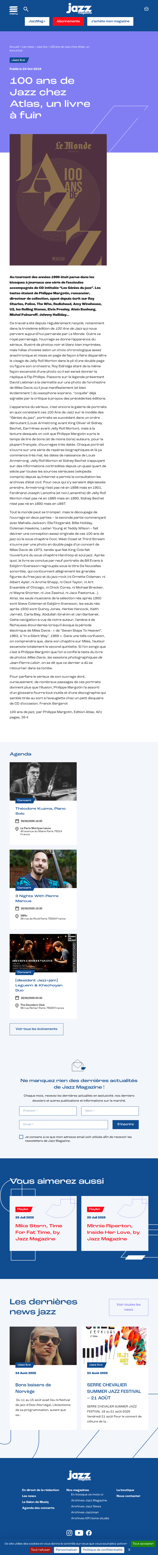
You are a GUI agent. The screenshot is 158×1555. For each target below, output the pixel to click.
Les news (28, 47)
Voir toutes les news (129, 1307)
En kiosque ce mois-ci (87, 1494)
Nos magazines (77, 1490)
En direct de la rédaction (40, 1490)
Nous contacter (128, 1496)
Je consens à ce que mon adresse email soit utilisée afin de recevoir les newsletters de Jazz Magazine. (78, 1139)
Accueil (14, 47)
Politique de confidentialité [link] (102, 1550)
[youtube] (79, 1535)
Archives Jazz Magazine (89, 1500)
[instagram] (69, 1535)
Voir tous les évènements (36, 1029)
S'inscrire (125, 1124)
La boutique (125, 1490)
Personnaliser (66, 1550)
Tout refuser (40, 1550)
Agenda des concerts (38, 1508)
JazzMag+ (37, 21)
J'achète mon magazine (110, 21)
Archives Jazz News (86, 1506)
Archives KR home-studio (90, 1518)
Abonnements (68, 21)
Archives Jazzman (85, 1512)
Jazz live (42, 47)
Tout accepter (143, 1543)
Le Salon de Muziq (35, 1502)
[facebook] (89, 1535)
